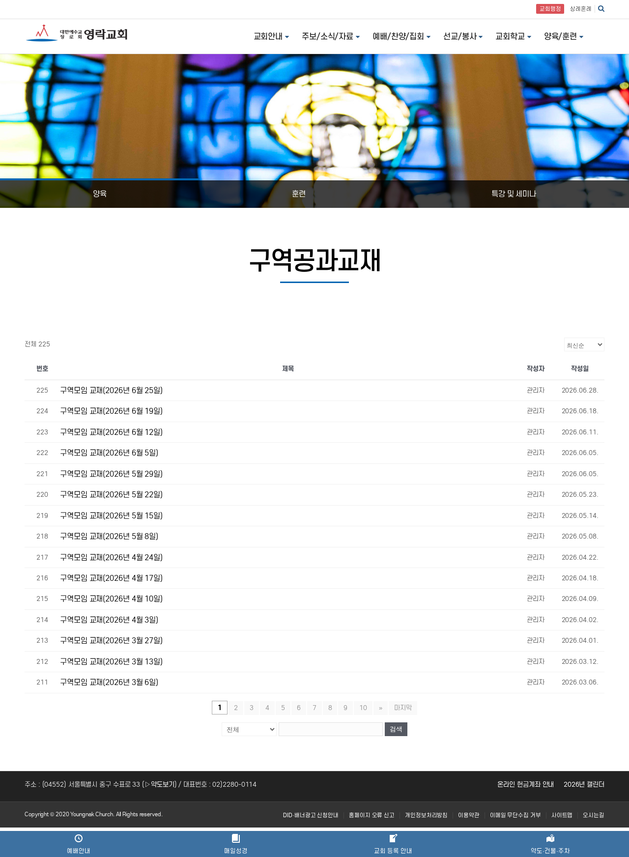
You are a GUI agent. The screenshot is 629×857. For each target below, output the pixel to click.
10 (363, 708)
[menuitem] (310, 815)
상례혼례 (581, 8)
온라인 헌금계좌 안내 (525, 784)
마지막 (403, 708)
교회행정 (550, 8)
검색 (396, 729)
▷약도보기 (159, 784)
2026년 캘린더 (584, 784)
